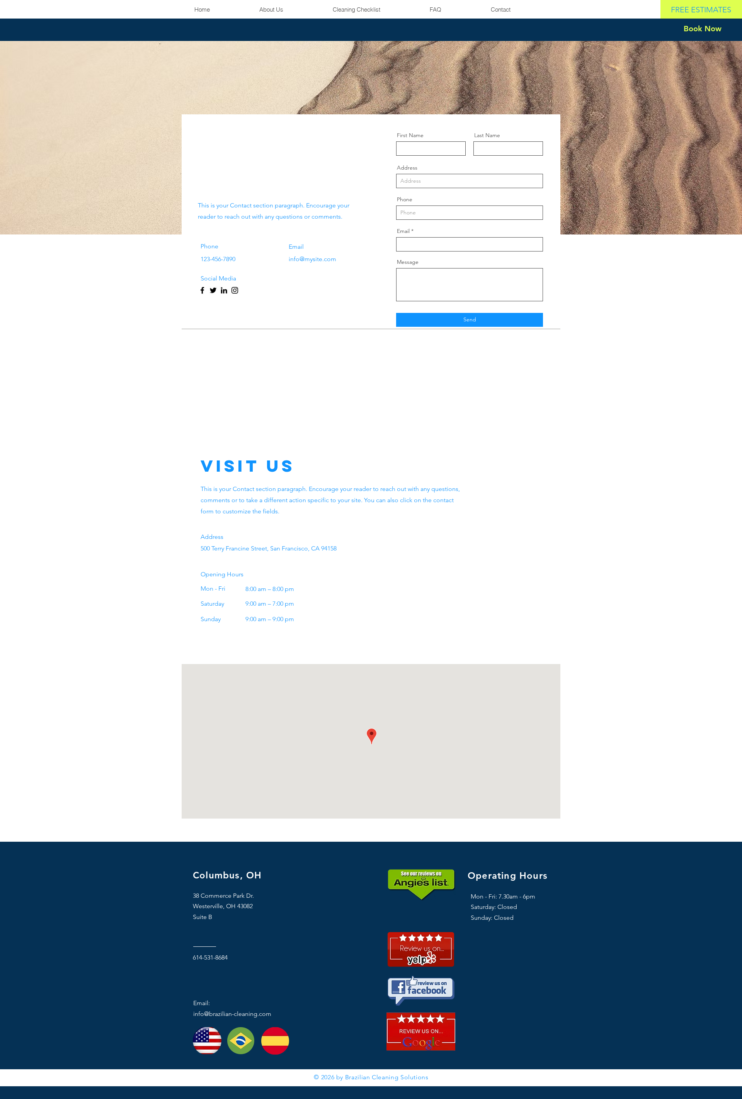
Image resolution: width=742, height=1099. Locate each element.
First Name (410, 135)
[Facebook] (202, 290)
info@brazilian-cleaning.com (232, 1013)
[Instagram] (234, 290)
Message (408, 262)
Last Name (487, 135)
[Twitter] (213, 290)
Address (407, 167)
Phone (404, 199)
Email (403, 231)
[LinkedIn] (224, 290)
